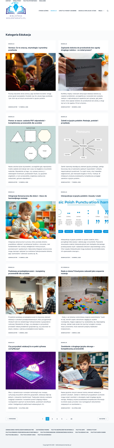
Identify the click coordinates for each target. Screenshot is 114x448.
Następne (102, 418)
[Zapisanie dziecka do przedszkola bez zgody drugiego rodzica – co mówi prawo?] (83, 72)
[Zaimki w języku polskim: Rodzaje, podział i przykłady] (83, 145)
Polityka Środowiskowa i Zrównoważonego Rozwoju (56, 432)
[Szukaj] (107, 10)
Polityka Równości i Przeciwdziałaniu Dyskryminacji (22, 432)
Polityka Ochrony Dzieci (28, 434)
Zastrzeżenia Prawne (42, 429)
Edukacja (54, 10)
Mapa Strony (17, 1)
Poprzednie (12, 418)
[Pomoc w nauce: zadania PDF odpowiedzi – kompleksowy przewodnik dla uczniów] (31, 145)
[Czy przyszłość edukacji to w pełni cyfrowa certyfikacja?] (31, 370)
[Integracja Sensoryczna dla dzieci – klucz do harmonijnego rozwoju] (31, 220)
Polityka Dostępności (44, 434)
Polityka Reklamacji (12, 434)
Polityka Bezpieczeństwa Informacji (62, 429)
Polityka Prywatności (30, 1)
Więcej (100, 10)
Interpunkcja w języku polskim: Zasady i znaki (81, 196)
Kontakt (8, 1)
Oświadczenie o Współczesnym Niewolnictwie (20, 429)
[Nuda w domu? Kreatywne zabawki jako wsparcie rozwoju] (83, 295)
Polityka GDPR (80, 429)
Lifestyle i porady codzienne (67, 10)
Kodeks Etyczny (92, 429)
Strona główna (43, 10)
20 (71, 419)
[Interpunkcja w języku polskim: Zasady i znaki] (83, 218)
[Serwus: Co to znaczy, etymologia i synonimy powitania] (31, 72)
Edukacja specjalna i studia (87, 10)
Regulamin (42, 1)
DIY (62, 267)
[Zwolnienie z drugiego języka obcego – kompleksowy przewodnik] (83, 370)
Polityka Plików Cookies (98, 432)
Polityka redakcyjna (82, 432)
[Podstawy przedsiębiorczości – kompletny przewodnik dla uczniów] (31, 295)
